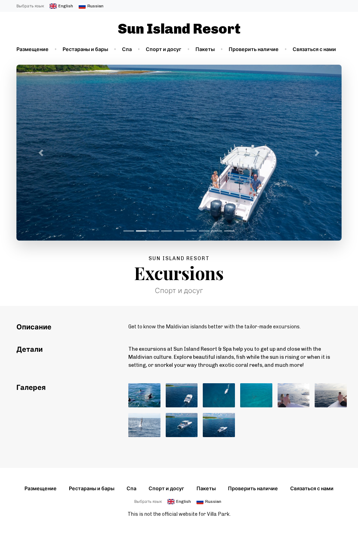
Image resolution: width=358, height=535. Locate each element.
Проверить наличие (254, 49)
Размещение (32, 49)
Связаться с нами (314, 49)
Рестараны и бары (85, 49)
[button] (40, 153)
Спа (127, 49)
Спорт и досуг (163, 49)
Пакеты (205, 49)
